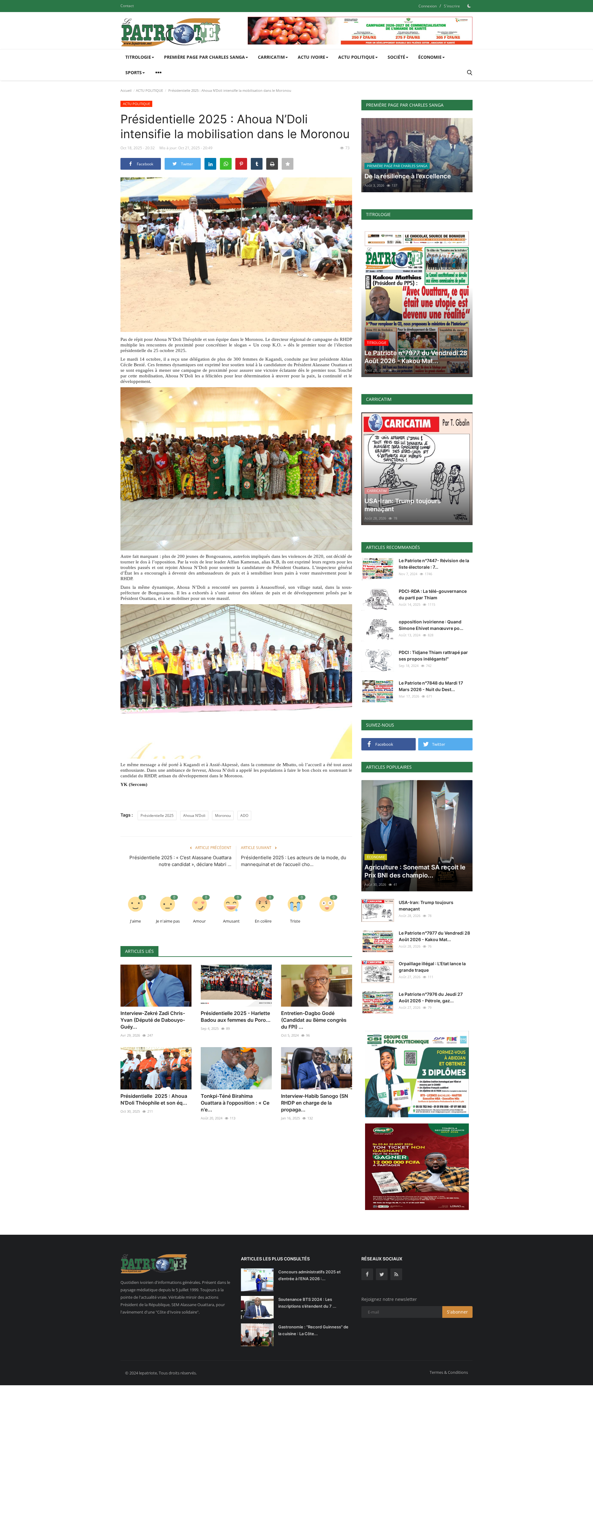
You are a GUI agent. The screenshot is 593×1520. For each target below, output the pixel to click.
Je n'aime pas (168, 921)
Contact (127, 5)
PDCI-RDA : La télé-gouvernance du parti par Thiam (433, 594)
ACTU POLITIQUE (149, 90)
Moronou (223, 815)
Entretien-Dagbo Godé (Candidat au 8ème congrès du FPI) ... (314, 1020)
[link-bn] (360, 31)
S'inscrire (452, 6)
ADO (244, 815)
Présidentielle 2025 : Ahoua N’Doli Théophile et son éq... (153, 1099)
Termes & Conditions (449, 1372)
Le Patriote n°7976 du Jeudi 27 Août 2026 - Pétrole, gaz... (431, 997)
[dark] (469, 6)
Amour (199, 921)
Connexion (427, 6)
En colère (263, 921)
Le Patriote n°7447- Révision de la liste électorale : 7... (434, 564)
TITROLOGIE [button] (138, 57)
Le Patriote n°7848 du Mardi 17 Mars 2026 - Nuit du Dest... (431, 686)
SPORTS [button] (133, 72)
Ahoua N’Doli (194, 815)
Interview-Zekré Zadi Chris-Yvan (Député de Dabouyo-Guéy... (152, 1020)
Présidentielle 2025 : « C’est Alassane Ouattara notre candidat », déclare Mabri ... (180, 861)
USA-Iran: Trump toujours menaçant (426, 905)
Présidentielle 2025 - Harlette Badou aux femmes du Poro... (236, 1016)
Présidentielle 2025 (157, 815)
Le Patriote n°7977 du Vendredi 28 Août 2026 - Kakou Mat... (434, 936)
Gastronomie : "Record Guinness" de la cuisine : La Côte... (313, 1330)
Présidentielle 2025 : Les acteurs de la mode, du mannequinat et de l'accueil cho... (293, 861)
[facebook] (367, 1274)
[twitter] (382, 1274)
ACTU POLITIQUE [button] (356, 57)
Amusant (231, 921)
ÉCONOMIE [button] (430, 57)
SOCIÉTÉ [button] (396, 57)
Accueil (126, 90)
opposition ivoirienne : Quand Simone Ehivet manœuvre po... (431, 625)
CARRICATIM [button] (271, 57)
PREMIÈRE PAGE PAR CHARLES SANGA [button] (204, 57)
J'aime (135, 921)
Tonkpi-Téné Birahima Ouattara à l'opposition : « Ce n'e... (235, 1103)
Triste (295, 921)
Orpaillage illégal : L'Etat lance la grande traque (432, 967)
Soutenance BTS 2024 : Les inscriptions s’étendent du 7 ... (307, 1303)
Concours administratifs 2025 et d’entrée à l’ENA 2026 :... (309, 1275)
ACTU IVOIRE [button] (311, 57)
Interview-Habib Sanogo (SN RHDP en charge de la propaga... (314, 1103)
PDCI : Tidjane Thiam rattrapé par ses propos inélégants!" (433, 655)
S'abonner (457, 1312)
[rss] (396, 1274)
